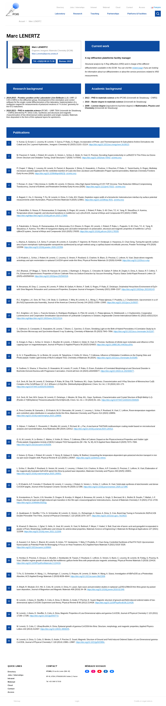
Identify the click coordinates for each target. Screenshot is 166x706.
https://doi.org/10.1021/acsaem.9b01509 (87, 576)
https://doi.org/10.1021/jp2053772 (44, 616)
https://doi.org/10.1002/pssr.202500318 (51, 276)
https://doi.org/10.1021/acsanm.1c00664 (34, 547)
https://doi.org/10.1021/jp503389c (90, 642)
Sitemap (17, 701)
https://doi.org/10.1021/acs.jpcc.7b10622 (109, 516)
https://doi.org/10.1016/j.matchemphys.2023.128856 (39, 416)
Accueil (22, 21)
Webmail (106, 7)
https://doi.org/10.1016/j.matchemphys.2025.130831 (39, 474)
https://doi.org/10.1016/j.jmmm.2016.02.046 (105, 589)
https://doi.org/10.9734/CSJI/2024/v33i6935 (35, 387)
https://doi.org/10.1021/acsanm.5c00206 (34, 445)
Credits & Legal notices (143, 701)
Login (77, 701)
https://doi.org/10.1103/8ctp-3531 (99, 200)
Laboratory (60, 13)
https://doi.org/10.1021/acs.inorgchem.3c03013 (109, 144)
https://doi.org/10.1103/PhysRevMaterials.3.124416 (39, 563)
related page (137, 68)
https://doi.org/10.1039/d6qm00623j (50, 173)
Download (116, 158)
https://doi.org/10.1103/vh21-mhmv (90, 458)
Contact (129, 7)
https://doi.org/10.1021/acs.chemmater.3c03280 (117, 358)
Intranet (94, 7)
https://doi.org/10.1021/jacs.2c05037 (122, 302)
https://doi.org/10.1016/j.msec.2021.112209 (42, 532)
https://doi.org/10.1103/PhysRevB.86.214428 (114, 603)
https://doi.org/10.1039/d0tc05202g (31, 503)
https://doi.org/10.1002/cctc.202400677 (117, 371)
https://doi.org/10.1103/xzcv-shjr (135, 260)
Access (142, 7)
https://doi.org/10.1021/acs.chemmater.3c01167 (134, 331)
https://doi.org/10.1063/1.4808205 (54, 629)
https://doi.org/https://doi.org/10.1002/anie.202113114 (39, 318)
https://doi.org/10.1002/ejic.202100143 (138, 289)
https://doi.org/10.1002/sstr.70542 (96, 158)
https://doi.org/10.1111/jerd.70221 (100, 187)
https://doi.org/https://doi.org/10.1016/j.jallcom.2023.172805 (42, 216)
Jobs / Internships (77, 7)
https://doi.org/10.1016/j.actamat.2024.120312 (93, 429)
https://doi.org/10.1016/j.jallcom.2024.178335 (99, 231)
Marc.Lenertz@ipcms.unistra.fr (45, 54)
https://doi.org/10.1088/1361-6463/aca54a (115, 345)
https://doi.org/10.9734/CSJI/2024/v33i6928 (120, 400)
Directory (60, 7)
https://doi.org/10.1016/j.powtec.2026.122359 (43, 247)
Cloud (118, 7)
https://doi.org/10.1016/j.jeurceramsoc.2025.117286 (105, 487)
